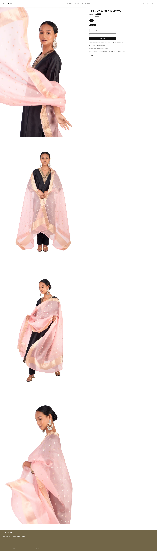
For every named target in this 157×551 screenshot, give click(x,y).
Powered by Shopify (11, 548)
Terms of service (29, 548)
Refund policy (18, 548)
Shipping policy (36, 548)
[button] (70, 4)
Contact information (43, 548)
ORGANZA (93, 25)
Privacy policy (24, 548)
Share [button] (92, 55)
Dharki (7, 548)
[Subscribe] (23, 540)
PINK (92, 21)
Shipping (97, 16)
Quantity (91, 28)
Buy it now (102, 38)
